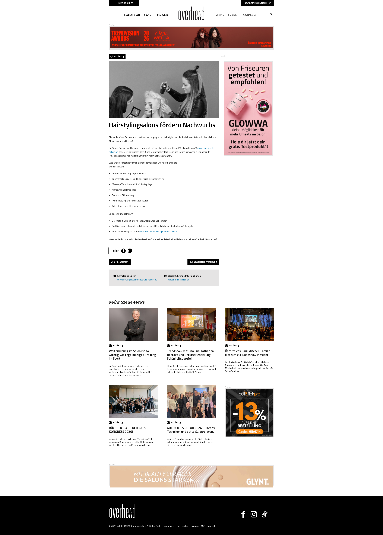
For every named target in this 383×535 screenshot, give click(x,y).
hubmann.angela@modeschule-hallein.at (137, 279)
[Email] (130, 251)
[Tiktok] (264, 514)
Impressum (169, 526)
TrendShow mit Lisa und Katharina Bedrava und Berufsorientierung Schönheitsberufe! (190, 355)
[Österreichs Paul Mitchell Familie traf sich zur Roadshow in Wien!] (249, 324)
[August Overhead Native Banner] (249, 436)
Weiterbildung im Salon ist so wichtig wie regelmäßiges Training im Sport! (132, 355)
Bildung (118, 345)
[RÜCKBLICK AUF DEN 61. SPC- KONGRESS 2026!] (133, 401)
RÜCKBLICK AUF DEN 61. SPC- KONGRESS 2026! (129, 429)
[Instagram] (254, 514)
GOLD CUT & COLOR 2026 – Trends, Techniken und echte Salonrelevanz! (191, 429)
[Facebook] (123, 251)
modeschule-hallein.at (178, 279)
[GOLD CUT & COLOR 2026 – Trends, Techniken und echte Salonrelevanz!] (191, 401)
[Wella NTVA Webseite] (191, 47)
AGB (203, 526)
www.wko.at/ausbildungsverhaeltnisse (158, 231)
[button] (271, 14)
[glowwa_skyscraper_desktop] (246, 108)
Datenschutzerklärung (188, 526)
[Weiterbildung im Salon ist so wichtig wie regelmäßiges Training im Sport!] (133, 324)
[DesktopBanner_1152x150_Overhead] (191, 486)
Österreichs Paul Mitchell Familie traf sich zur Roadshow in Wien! (247, 353)
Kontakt (211, 526)
